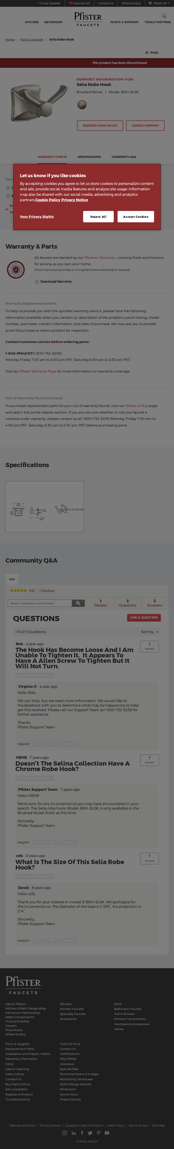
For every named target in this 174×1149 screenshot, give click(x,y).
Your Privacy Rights (37, 217)
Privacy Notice (74, 200)
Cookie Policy (47, 200)
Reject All (98, 216)
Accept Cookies (135, 216)
